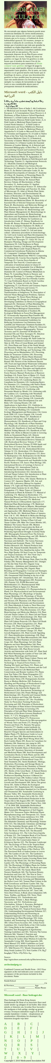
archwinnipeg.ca (12, 964)
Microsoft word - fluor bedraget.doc (23, 995)
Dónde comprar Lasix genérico (23, 64)
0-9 (22, 1057)
